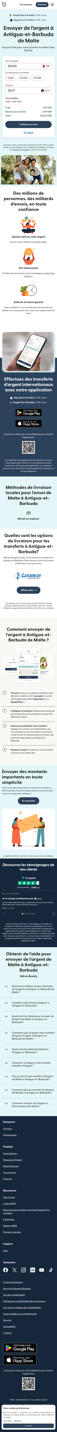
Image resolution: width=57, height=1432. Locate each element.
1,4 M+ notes (30, 15)
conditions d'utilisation (22, 150)
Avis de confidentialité (14, 1295)
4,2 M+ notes (30, 20)
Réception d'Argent (12, 1160)
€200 (11, 78)
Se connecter (26, 5)
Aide (5, 1251)
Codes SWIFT (9, 1204)
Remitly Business (11, 1166)
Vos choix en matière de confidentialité (22, 1308)
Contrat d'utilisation (13, 1282)
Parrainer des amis (12, 1232)
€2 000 (23, 78)
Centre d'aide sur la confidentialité (20, 1314)
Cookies (7, 1333)
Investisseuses (10, 1135)
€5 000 (37, 78)
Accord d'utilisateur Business (17, 1289)
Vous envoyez (11, 61)
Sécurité (7, 1320)
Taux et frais (9, 1197)
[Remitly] (4, 5)
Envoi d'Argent (10, 1154)
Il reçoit (9, 85)
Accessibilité (9, 1327)
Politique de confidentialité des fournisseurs (24, 1301)
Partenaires (8, 1219)
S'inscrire (42, 5)
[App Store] (28, 423)
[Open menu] (52, 4)
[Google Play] (28, 413)
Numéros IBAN (10, 1226)
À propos (7, 1129)
